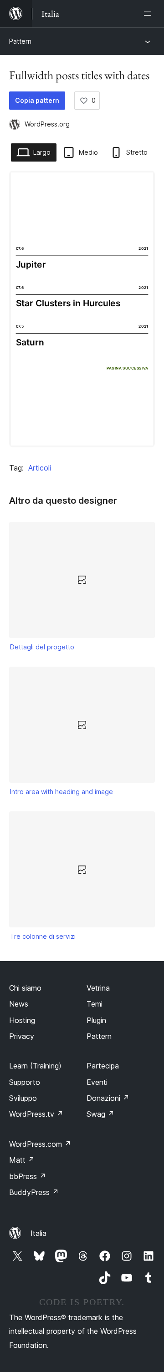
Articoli (39, 467)
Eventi (97, 1082)
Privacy (21, 1036)
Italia (38, 1233)
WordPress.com (40, 1144)
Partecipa (103, 1065)
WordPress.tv (36, 1114)
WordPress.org (47, 124)
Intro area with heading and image (61, 791)
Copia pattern (37, 100)
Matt (22, 1159)
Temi (94, 1003)
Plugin (96, 1020)
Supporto (24, 1082)
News (18, 1003)
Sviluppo (23, 1098)
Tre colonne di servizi (43, 936)
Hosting (22, 1020)
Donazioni (108, 1098)
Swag (100, 1114)
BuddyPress (34, 1192)
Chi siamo (25, 987)
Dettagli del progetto (42, 647)
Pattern (20, 41)
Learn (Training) (35, 1065)
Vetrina (98, 987)
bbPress (27, 1176)
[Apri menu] (149, 13)
